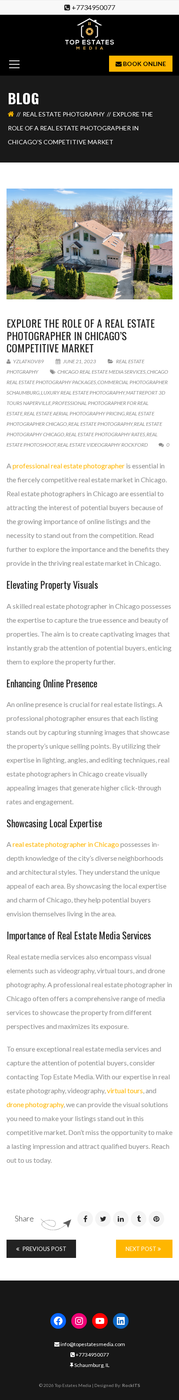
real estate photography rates (105, 434)
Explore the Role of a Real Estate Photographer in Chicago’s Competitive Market (81, 335)
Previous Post (43, 1248)
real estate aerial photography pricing (74, 413)
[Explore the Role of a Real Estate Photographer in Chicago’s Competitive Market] (89, 244)
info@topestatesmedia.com (92, 1344)
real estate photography (100, 424)
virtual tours (124, 1090)
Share (24, 1218)
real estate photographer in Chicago (66, 844)
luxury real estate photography (83, 392)
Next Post (142, 1248)
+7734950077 (93, 7)
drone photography (35, 1104)
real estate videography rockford (102, 444)
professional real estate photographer (69, 465)
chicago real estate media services (101, 371)
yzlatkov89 (28, 361)
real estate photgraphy (64, 114)
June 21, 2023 (79, 361)
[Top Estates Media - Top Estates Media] (89, 33)
